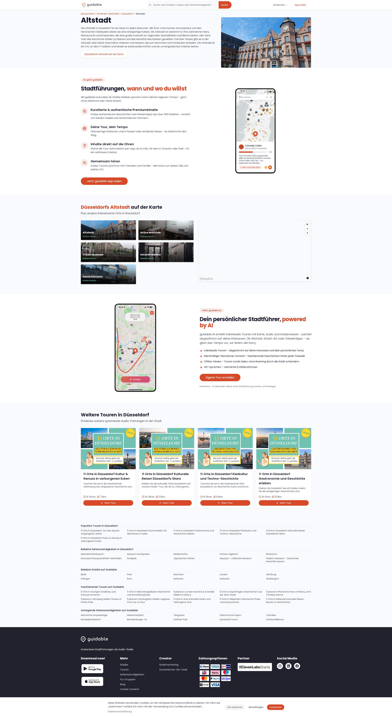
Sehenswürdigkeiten (132, 674)
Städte (124, 664)
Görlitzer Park (180, 619)
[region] (255, 251)
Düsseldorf (127, 13)
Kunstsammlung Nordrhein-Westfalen (101, 558)
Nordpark (132, 558)
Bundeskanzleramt (91, 619)
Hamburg (271, 574)
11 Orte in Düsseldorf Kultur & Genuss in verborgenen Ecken (101, 539)
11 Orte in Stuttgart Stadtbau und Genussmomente (98, 593)
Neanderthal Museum (92, 554)
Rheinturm (271, 554)
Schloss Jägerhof (229, 554)
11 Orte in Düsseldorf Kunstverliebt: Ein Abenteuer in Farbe (147, 532)
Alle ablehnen (235, 707)
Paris (129, 574)
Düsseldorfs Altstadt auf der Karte (104, 54)
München (178, 574)
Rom (129, 578)
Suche (224, 4)
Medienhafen (180, 554)
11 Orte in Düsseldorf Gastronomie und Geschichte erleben (193, 532)
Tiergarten (179, 615)
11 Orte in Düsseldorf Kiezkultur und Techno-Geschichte (238, 532)
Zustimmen (276, 707)
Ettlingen (85, 578)
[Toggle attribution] (307, 278)
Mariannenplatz (135, 615)
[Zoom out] (307, 228)
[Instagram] (280, 666)
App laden (300, 4)
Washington (272, 578)
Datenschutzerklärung (120, 711)
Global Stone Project (230, 615)
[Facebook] (297, 666)
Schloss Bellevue (275, 619)
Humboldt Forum (229, 619)
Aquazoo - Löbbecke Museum (236, 558)
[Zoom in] (307, 224)
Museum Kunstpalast (138, 554)
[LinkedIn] (288, 666)
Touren (124, 669)
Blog (122, 684)
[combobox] (183, 5)
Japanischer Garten (184, 558)
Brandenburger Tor (137, 619)
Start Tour (110, 502)
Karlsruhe (178, 578)
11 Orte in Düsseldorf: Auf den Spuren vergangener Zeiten (100, 532)
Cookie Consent (129, 689)
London (224, 574)
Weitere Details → (90, 236)
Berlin (84, 574)
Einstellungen (256, 707)
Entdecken (279, 4)
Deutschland (87, 13)
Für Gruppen (127, 679)
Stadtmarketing (168, 664)
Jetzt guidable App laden (104, 181)
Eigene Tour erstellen (220, 377)
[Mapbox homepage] (206, 279)
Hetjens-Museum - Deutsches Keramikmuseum (282, 560)
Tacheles (271, 615)
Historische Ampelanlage (94, 615)
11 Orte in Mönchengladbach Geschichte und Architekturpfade (148, 593)
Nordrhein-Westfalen (108, 13)
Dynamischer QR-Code (173, 669)
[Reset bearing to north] (307, 233)
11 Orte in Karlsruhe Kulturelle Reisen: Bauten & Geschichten (285, 601)
